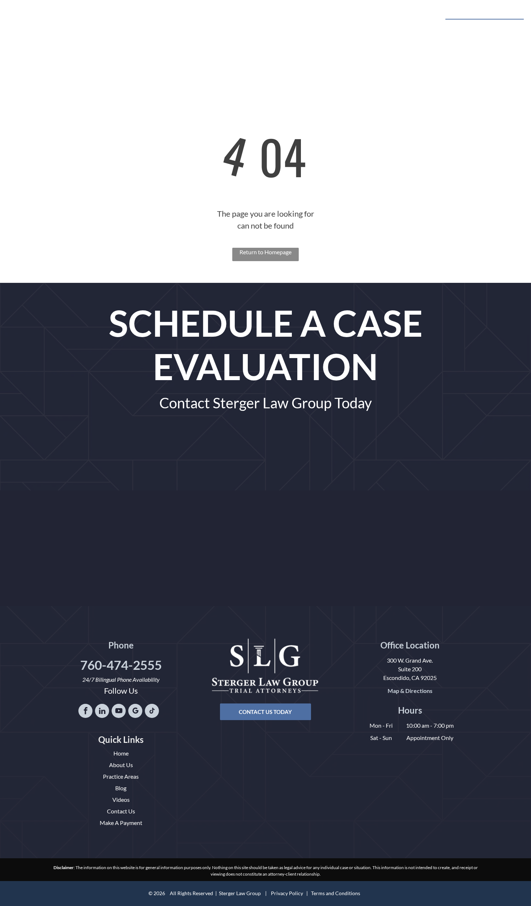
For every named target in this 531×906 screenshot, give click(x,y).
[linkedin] (102, 712)
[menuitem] (176, 21)
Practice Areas (121, 776)
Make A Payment (121, 822)
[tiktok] (152, 712)
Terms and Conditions (335, 893)
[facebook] (85, 712)
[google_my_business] (135, 712)
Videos (121, 799)
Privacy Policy (287, 893)
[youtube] (119, 712)
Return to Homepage (265, 251)
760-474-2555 (495, 27)
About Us (121, 764)
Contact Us (121, 811)
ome (123, 753)
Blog (120, 787)
